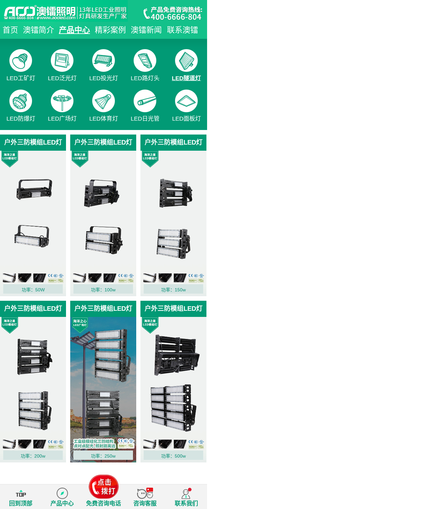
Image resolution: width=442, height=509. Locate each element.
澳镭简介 (38, 30)
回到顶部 (20, 503)
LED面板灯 (186, 118)
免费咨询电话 (103, 503)
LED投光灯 (103, 78)
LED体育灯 (103, 118)
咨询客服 (145, 503)
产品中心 (74, 30)
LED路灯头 (145, 78)
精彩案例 (110, 30)
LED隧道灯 (186, 78)
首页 (10, 30)
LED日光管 (145, 118)
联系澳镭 (182, 30)
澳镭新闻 (146, 30)
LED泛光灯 (62, 78)
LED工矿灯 (20, 78)
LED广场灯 (62, 118)
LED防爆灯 (20, 118)
